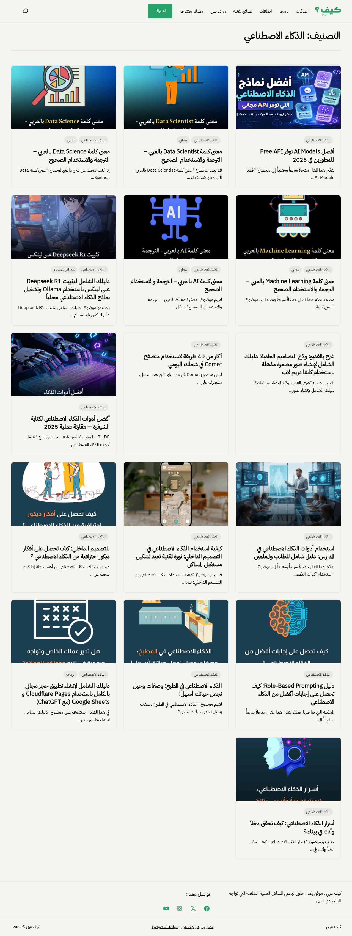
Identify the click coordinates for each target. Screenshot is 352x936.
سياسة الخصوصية (165, 927)
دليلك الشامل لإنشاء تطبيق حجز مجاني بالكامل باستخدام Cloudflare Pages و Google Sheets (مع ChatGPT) (66, 693)
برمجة (70, 674)
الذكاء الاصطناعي (318, 140)
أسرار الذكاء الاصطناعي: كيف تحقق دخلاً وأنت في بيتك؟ (292, 827)
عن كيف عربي (190, 927)
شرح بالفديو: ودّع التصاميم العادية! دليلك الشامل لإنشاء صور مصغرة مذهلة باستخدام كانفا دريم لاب (289, 364)
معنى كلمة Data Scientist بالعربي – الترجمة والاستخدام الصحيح (183, 155)
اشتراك (160, 11)
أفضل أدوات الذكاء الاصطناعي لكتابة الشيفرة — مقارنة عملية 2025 (70, 422)
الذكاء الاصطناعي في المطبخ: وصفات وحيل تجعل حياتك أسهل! (177, 689)
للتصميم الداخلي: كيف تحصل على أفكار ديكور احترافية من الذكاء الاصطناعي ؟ (66, 552)
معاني (183, 140)
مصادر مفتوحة (64, 270)
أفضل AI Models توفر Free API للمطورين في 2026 (297, 155)
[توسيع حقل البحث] (25, 11)
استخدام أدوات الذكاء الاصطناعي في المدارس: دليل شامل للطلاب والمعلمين (294, 552)
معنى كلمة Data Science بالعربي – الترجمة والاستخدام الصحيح (71, 155)
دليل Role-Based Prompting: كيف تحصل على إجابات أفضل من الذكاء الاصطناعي (293, 693)
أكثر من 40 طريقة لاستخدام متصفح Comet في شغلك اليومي (183, 360)
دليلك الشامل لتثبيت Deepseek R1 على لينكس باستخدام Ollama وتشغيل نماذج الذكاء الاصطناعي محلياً (67, 289)
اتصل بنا (208, 927)
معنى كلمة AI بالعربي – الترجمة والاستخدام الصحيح (176, 285)
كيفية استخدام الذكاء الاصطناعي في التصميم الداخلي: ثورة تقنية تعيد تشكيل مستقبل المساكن (179, 556)
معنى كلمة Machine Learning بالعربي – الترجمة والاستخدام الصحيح (290, 285)
